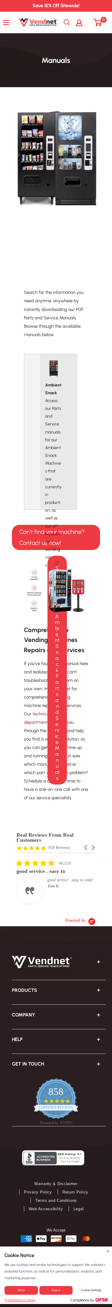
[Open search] (67, 22)
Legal (78, 1209)
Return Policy (75, 1192)
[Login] (82, 22)
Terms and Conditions (56, 1200)
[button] (86, 847)
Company (23, 1015)
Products (24, 990)
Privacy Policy (38, 1192)
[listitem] (61, 881)
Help (17, 1039)
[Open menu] (7, 22)
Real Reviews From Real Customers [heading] (44, 837)
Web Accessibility (46, 1209)
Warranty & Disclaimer (56, 1183)
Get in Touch (28, 1064)
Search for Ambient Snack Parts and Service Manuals (57, 673)
